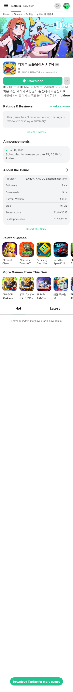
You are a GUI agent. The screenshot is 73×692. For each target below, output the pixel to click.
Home (6, 14)
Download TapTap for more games (36, 681)
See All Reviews (36, 131)
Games (18, 14)
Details (16, 6)
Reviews (28, 6)
